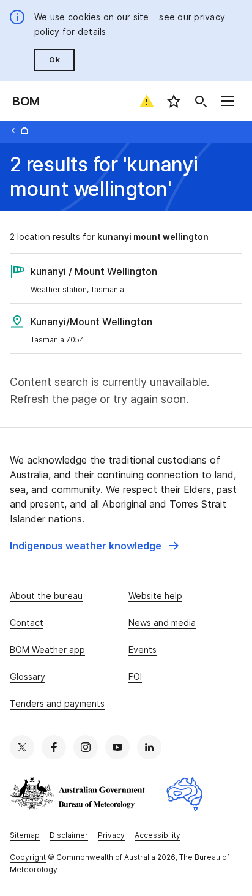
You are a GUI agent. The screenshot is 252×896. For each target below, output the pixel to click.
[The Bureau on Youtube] (117, 747)
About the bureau (46, 595)
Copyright (28, 857)
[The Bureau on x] (22, 747)
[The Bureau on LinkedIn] (149, 747)
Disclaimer (69, 835)
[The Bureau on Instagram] (85, 747)
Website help (155, 595)
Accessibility (157, 835)
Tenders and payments (57, 703)
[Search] (200, 101)
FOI (135, 676)
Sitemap (25, 835)
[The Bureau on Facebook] (54, 747)
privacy (209, 17)
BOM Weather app (47, 649)
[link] (94, 545)
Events (142, 649)
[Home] (24, 130)
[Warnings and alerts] (147, 101)
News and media (162, 622)
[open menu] (227, 101)
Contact (26, 622)
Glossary (27, 676)
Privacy (111, 835)
